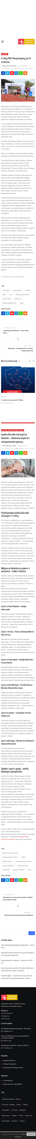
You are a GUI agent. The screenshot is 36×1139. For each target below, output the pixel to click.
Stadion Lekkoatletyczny (9, 303)
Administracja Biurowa (8, 1099)
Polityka (14, 1115)
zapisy (22, 303)
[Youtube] (12, 73)
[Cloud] (25, 73)
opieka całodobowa (8, 865)
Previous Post (10, 328)
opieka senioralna (22, 865)
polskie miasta (7, 299)
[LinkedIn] (16, 73)
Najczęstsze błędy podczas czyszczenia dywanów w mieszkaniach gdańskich (15, 1037)
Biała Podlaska (17, 290)
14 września (6, 290)
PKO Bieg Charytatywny (22, 294)
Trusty (29, 870)
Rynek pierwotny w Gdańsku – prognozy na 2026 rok (15, 1045)
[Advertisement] (18, 19)
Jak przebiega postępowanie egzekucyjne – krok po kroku (16, 1028)
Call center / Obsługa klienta (8, 1104)
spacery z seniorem (18, 870)
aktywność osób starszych (10, 853)
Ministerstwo (6, 1115)
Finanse (18, 1104)
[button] (29, 361)
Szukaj (31, 933)
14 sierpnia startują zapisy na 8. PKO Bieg (12, 400)
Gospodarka (5, 1110)
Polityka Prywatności (10, 1064)
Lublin (4, 294)
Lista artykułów (8, 1080)
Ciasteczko (18, 1137)
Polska (21, 1115)
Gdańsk (23, 857)
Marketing (22, 1110)
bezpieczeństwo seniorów (10, 857)
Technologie (5, 1121)
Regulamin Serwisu (9, 1060)
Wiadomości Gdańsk (9, 66)
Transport (14, 1121)
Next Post (27, 346)
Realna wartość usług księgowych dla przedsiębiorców (19, 915)
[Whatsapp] (21, 73)
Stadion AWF (17, 299)
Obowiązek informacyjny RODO (13, 1067)
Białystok (27, 290)
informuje (14, 1110)
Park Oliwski (6, 870)
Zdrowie (4, 396)
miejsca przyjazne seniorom (23, 861)
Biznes (18, 1099)
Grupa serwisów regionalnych (12, 1084)
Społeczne (28, 1115)
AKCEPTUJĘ (31, 1134)
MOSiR (10, 294)
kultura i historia (7, 861)
